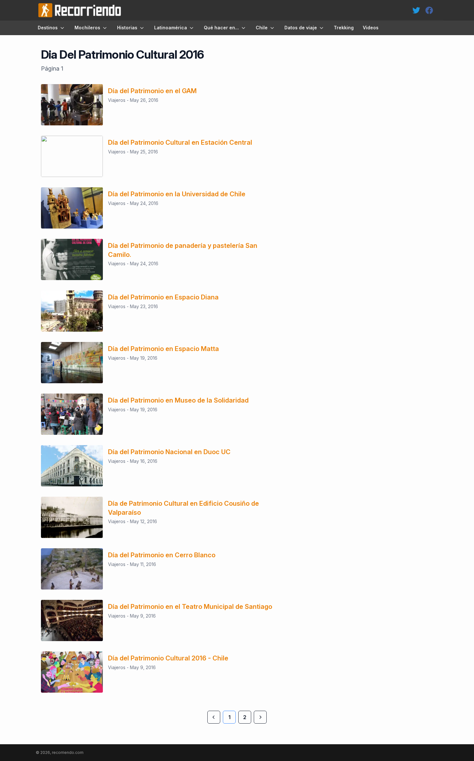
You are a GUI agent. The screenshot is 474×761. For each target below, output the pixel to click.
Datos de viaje (300, 27)
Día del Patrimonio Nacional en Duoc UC (169, 452)
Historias (127, 27)
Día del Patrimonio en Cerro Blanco (161, 555)
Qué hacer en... (221, 27)
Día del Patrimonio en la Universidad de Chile (176, 194)
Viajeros (116, 100)
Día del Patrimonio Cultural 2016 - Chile (168, 658)
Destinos (48, 27)
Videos (371, 27)
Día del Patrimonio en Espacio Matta (163, 349)
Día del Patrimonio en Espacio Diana (163, 297)
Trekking (344, 27)
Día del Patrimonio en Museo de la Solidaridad (178, 400)
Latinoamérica (170, 27)
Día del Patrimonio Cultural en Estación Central (180, 142)
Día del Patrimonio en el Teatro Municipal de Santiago (190, 606)
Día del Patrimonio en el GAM (152, 91)
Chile (262, 27)
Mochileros (87, 27)
